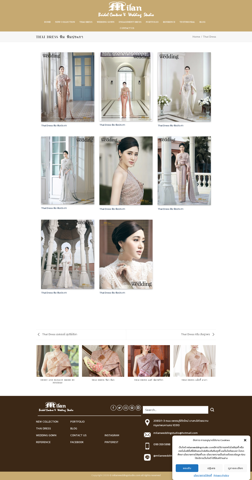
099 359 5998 (161, 444)
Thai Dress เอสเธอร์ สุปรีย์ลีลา (59, 334)
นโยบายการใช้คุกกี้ (203, 475)
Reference (169, 22)
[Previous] (36, 370)
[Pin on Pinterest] (132, 408)
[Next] (215, 370)
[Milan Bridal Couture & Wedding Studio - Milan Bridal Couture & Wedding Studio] (126, 9)
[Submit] (212, 410)
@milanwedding (163, 456)
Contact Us (127, 28)
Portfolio (152, 22)
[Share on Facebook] (113, 408)
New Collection (65, 22)
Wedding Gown (106, 22)
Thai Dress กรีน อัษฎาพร (196, 334)
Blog (203, 22)
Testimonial (187, 22)
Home (196, 37)
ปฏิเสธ (211, 468)
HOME (47, 22)
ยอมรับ (187, 468)
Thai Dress (86, 22)
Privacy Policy (221, 475)
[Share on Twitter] (119, 408)
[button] (245, 440)
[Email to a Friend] (126, 408)
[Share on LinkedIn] (138, 408)
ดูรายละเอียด (235, 468)
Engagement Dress (130, 22)
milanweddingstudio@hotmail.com (175, 433)
